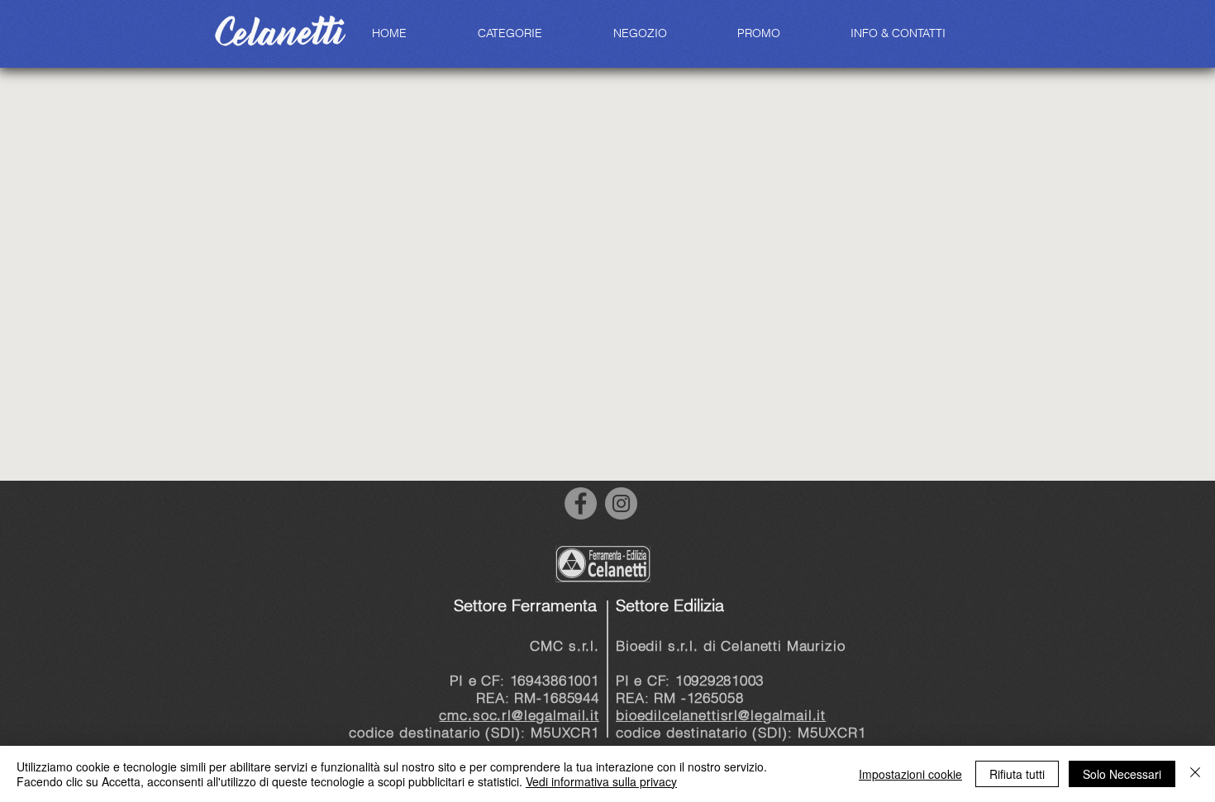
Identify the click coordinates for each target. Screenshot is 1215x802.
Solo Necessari (1122, 774)
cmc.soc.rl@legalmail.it (519, 715)
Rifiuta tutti (1017, 774)
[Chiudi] (1195, 774)
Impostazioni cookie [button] (910, 774)
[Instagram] (621, 503)
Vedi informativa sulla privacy (601, 781)
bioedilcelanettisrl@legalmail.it (721, 715)
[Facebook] (581, 503)
